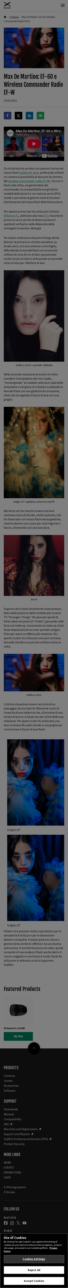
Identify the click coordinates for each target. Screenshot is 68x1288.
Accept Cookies (34, 1281)
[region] (34, 1260)
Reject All (34, 1270)
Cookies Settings (34, 1259)
